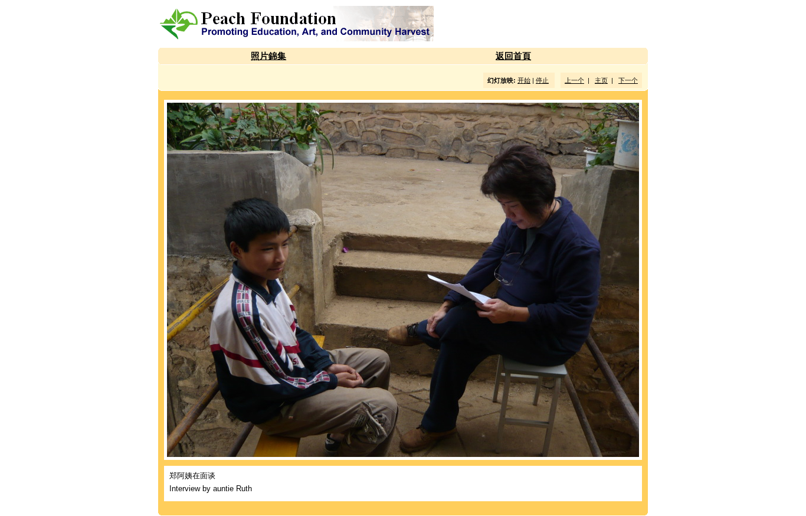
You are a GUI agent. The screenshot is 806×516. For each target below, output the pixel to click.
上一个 (574, 80)
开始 (523, 80)
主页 (601, 80)
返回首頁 (513, 56)
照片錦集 (268, 56)
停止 (542, 80)
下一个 (628, 80)
